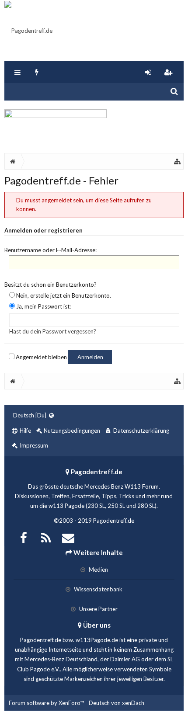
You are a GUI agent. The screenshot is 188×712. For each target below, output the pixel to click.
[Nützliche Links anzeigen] (177, 161)
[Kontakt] (68, 537)
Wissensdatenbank (97, 589)
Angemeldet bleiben (40, 357)
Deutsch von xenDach (116, 702)
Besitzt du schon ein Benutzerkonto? (50, 284)
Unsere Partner (98, 608)
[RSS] (45, 537)
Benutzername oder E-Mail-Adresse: (50, 250)
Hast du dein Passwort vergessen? (52, 331)
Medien (97, 569)
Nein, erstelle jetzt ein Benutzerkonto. (63, 295)
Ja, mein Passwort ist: (43, 306)
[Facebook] (23, 537)
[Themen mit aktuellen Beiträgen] (37, 72)
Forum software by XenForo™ (47, 702)
